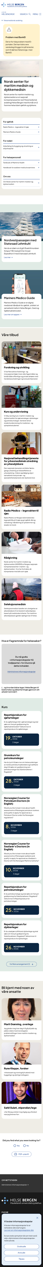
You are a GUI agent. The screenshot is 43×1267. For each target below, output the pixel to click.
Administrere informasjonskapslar (22, 672)
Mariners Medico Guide (12, 132)
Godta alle (21, 1246)
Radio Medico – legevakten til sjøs (16, 127)
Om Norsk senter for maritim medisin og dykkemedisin (18, 183)
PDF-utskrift (23, 1154)
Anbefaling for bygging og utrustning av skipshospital (18, 147)
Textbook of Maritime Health (13, 163)
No (27, 1145)
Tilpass (21, 1259)
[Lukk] (37, 1217)
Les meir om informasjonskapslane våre (19, 1230)
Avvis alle (21, 1252)
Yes (18, 1145)
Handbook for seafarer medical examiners (19, 167)
